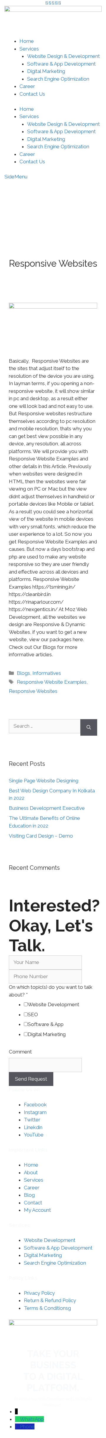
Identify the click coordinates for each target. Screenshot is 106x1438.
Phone (27, 1426)
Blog (29, 1195)
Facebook (35, 1105)
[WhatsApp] (17, 1419)
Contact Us (32, 94)
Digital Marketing (46, 71)
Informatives (46, 673)
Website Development (53, 1004)
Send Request (31, 1079)
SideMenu (15, 177)
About (31, 1172)
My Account (74, 205)
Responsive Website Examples (52, 682)
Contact (33, 1203)
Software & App (46, 1024)
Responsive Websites (33, 691)
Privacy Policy (39, 1293)
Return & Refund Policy (50, 1300)
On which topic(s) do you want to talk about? (50, 991)
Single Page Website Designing (43, 781)
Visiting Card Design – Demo (41, 836)
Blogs (23, 673)
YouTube (34, 1135)
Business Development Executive (47, 808)
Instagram (35, 1112)
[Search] (88, 727)
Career (27, 86)
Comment (20, 1052)
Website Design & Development (63, 56)
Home (26, 41)
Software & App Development (61, 64)
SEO (33, 1014)
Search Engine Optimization (58, 79)
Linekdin (33, 1127)
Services (29, 49)
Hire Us (80, 188)
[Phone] (17, 1426)
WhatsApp (32, 1419)
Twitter (32, 1120)
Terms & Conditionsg (47, 1308)
